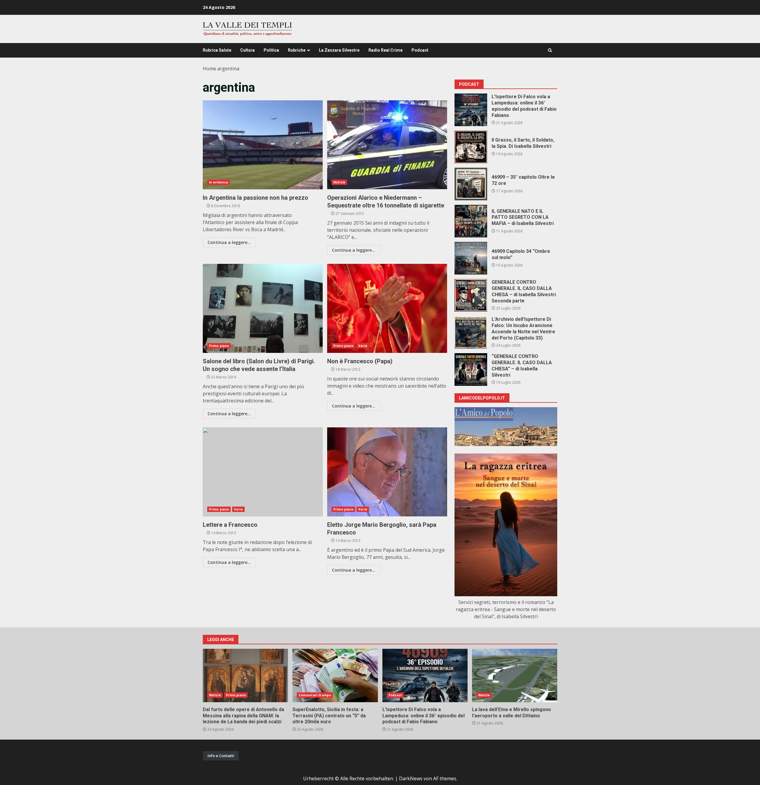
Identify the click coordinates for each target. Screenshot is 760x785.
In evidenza (218, 182)
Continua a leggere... (229, 242)
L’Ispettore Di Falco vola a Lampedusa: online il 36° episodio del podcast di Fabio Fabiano (471, 109)
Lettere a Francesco (263, 471)
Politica (271, 50)
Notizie (339, 182)
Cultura (247, 50)
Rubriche (296, 50)
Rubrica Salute (217, 50)
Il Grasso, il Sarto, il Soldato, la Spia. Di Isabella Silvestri (471, 147)
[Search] (550, 50)
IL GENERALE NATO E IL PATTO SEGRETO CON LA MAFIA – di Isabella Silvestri (471, 221)
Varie (362, 346)
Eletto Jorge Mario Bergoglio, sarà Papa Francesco (387, 471)
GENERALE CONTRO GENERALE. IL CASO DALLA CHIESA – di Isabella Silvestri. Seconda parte (471, 295)
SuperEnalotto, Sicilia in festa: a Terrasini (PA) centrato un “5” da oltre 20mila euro (335, 675)
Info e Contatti (221, 755)
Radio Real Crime (385, 50)
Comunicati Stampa (315, 695)
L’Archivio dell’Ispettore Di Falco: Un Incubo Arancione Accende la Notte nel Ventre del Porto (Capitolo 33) (471, 332)
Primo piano (219, 346)
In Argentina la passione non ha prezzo (263, 144)
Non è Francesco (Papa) (387, 308)
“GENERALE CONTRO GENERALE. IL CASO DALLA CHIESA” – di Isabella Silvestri (471, 369)
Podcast (419, 50)
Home (209, 68)
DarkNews (410, 778)
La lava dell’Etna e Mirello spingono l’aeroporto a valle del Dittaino (514, 675)
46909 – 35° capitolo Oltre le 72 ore (471, 184)
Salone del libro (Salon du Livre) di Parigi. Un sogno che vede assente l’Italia (263, 308)
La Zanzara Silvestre (339, 50)
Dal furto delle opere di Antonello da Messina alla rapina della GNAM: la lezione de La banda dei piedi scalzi (245, 675)
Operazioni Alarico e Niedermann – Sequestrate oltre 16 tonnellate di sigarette (387, 144)
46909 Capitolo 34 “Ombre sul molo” (471, 258)
